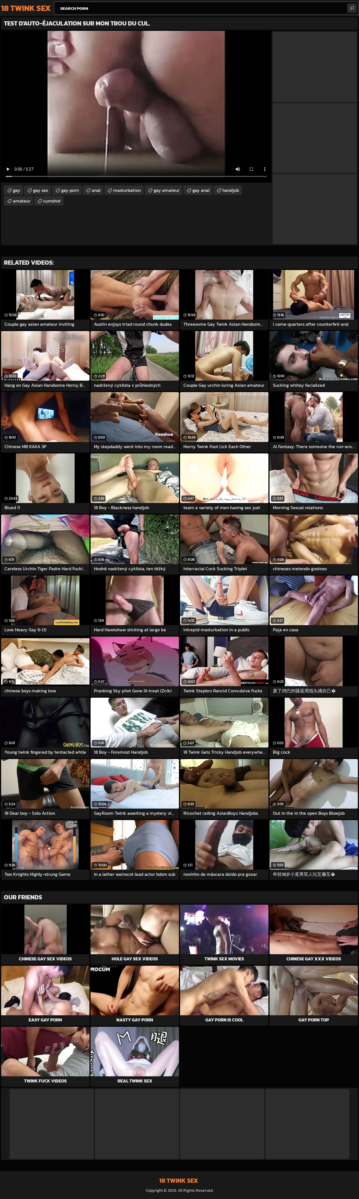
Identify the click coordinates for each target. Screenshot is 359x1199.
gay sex (40, 190)
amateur (21, 200)
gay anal (201, 190)
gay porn (70, 190)
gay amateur (167, 190)
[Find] (352, 8)
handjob (230, 190)
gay (16, 190)
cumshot (52, 200)
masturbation (127, 190)
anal (96, 190)
